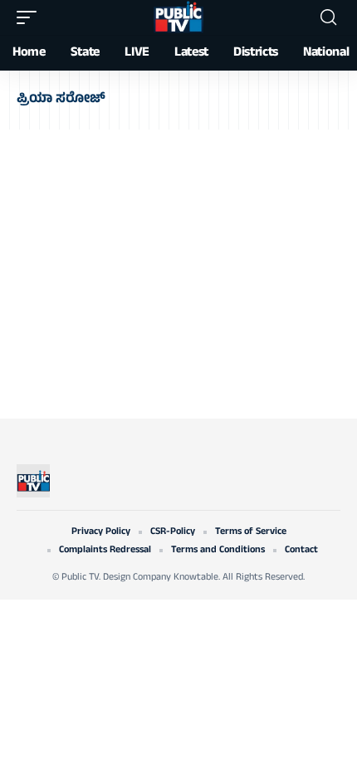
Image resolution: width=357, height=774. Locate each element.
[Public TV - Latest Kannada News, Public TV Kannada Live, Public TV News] (178, 17)
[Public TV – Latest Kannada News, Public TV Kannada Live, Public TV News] (33, 480)
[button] (31, 17)
